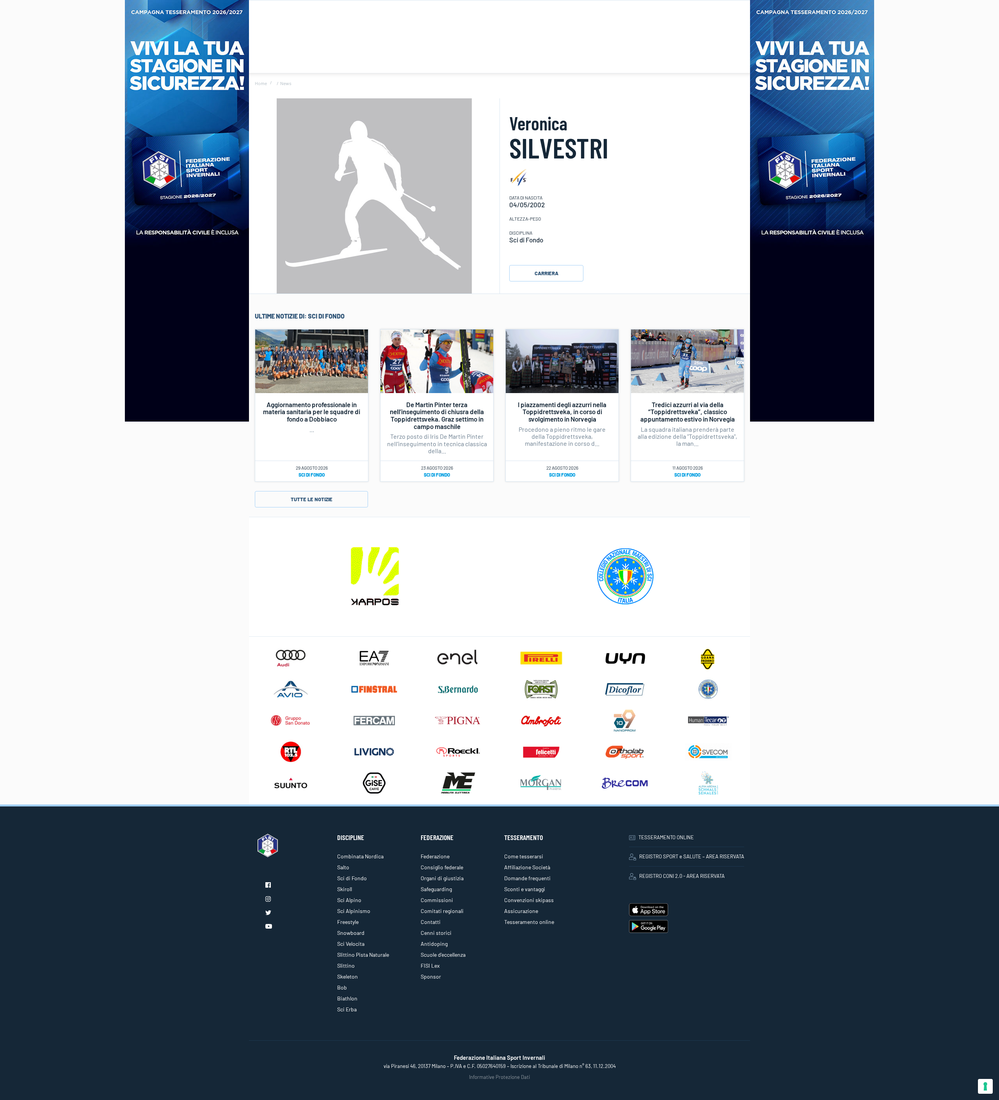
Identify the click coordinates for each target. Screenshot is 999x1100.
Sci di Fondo (312, 474)
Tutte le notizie (311, 499)
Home (261, 83)
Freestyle (348, 921)
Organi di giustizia (442, 878)
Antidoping (434, 943)
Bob (342, 987)
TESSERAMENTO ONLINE (666, 837)
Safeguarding (436, 889)
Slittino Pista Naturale (363, 954)
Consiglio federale (442, 867)
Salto (343, 867)
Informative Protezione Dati (499, 1077)
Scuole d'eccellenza (443, 954)
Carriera (546, 273)
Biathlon (347, 998)
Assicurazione (521, 911)
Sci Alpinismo (353, 911)
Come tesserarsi (523, 856)
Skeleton (347, 976)
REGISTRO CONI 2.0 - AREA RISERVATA (682, 876)
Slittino (346, 965)
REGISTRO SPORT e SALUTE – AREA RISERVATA (691, 856)
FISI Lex (430, 965)
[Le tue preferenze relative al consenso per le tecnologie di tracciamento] (985, 1086)
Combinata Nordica (360, 856)
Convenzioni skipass (529, 900)
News (286, 83)
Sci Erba (347, 1009)
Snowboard (350, 932)
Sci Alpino (349, 900)
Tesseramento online (529, 921)
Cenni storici (436, 932)
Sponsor (431, 976)
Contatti (431, 921)
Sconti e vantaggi (524, 889)
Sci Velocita (350, 943)
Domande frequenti (527, 878)
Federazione (435, 856)
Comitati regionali (442, 911)
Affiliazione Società (527, 867)
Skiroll (344, 889)
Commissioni (437, 900)
